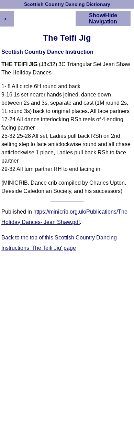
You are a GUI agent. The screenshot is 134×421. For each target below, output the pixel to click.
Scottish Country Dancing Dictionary (67, 4)
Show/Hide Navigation (103, 18)
